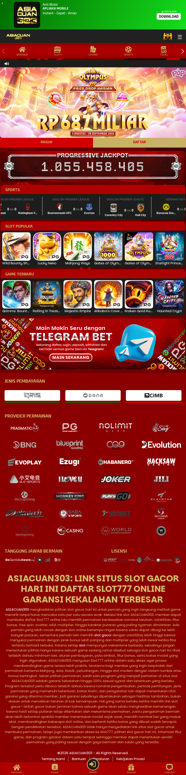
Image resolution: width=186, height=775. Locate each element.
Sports (128, 54)
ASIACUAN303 (17, 609)
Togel (164, 54)
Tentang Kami (53, 758)
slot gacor (103, 635)
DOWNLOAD (169, 16)
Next (181, 51)
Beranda (22, 54)
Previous (2, 51)
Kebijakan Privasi (130, 758)
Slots (58, 54)
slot (82, 645)
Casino (93, 54)
